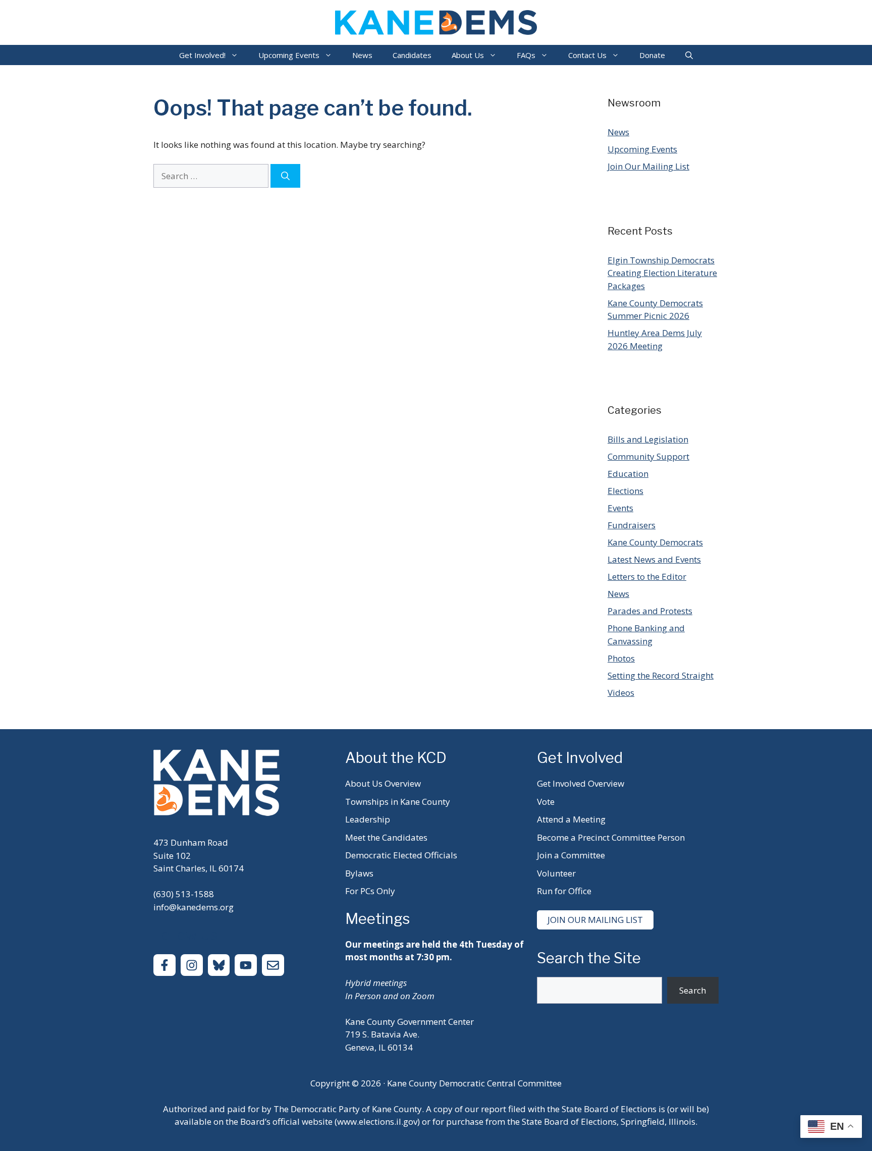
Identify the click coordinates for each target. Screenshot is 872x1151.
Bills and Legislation (648, 439)
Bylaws (359, 873)
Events (620, 508)
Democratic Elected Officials (401, 855)
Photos (621, 658)
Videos (621, 692)
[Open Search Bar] (689, 55)
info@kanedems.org (193, 907)
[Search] (285, 176)
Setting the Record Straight (661, 675)
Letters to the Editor (647, 576)
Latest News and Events (654, 559)
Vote (546, 801)
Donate (652, 55)
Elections (625, 491)
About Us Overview (383, 783)
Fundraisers (632, 525)
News (362, 55)
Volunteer (556, 873)
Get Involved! (202, 55)
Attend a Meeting (571, 819)
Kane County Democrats (655, 542)
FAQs (526, 55)
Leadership (367, 819)
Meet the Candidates (386, 837)
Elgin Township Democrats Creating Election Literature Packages (662, 273)
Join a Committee (571, 855)
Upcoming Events (288, 55)
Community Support (648, 456)
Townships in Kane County (397, 801)
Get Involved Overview (580, 783)
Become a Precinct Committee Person (611, 837)
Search (692, 990)
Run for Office (564, 891)
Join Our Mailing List (648, 166)
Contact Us (587, 55)
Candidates (412, 55)
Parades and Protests (650, 611)
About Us (468, 55)
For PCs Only (370, 891)
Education (628, 473)
